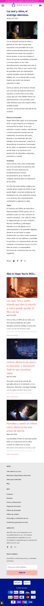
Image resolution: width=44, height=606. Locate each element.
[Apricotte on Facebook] (8, 547)
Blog (8, 483)
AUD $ (27, 582)
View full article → (13, 335)
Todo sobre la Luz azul (14, 471)
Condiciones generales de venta (17, 522)
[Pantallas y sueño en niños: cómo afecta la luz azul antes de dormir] (22, 411)
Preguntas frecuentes (14, 506)
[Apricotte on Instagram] (11, 547)
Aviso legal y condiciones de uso (17, 518)
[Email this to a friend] (24, 261)
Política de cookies (13, 514)
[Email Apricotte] (15, 547)
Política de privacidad (13, 510)
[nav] (3, 6)
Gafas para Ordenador (14, 479)
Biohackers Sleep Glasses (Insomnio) (19, 475)
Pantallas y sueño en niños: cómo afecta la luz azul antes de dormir (22, 427)
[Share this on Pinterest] (21, 261)
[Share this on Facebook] (17, 261)
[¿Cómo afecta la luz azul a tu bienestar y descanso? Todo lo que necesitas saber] (22, 349)
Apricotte (24, 588)
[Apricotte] (22, 6)
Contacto (10, 494)
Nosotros (9, 498)
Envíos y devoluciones (14, 502)
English (18, 582)
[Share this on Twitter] (13, 261)
